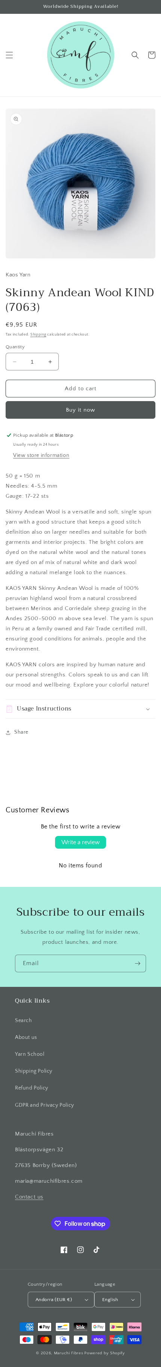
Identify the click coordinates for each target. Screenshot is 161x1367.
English (110, 1299)
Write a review (80, 842)
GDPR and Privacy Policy (44, 1105)
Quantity (15, 346)
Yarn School (30, 1054)
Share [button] (21, 732)
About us (26, 1037)
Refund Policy (31, 1088)
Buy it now (80, 410)
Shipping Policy (33, 1071)
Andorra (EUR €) (54, 1299)
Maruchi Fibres (68, 1353)
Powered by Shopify (104, 1353)
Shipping (38, 335)
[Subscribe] (137, 963)
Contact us (29, 1197)
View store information (41, 455)
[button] (9, 55)
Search (23, 1021)
